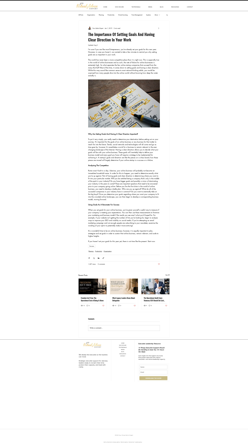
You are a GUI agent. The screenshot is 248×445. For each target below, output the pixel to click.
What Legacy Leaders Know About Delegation (123, 299)
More (156, 15)
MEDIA (122, 349)
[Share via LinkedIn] (98, 258)
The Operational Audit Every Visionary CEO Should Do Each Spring (154, 299)
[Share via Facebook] (89, 258)
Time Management (136, 15)
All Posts (80, 15)
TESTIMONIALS (123, 347)
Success (91, 246)
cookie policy (138, 442)
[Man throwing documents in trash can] (155, 286)
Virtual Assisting (123, 15)
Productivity (111, 15)
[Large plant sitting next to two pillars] (124, 286)
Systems (148, 15)
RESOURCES (122, 353)
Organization (91, 15)
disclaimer (131, 442)
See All (167, 275)
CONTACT (122, 356)
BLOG (122, 351)
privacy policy (116, 442)
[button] (119, 6)
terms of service (108, 442)
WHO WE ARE (122, 345)
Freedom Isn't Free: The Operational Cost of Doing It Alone (92, 299)
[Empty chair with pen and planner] (93, 286)
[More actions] (159, 28)
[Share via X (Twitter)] (94, 258)
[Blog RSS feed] (138, 405)
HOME (122, 343)
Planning (101, 15)
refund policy (124, 442)
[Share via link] (103, 258)
